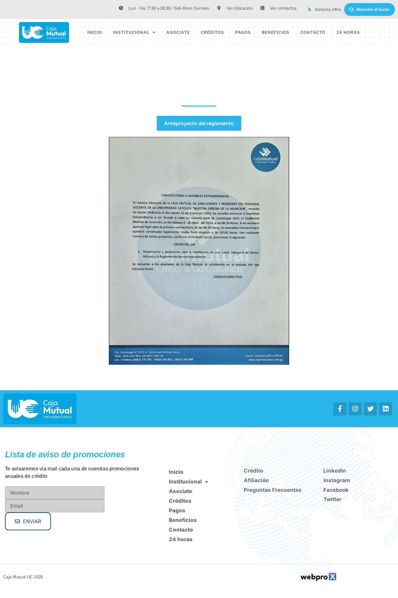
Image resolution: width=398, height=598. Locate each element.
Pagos (243, 32)
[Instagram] (355, 408)
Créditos (212, 32)
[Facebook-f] (339, 408)
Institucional (131, 32)
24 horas (348, 32)
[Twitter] (370, 408)
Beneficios (275, 32)
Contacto (313, 32)
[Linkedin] (385, 408)
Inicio (94, 32)
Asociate (178, 32)
